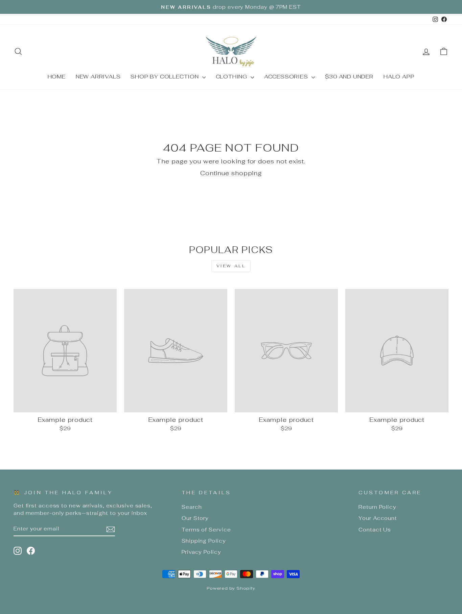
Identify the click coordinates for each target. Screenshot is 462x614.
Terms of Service (206, 529)
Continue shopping (231, 173)
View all (231, 266)
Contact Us (375, 529)
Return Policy (377, 507)
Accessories (287, 76)
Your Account (378, 518)
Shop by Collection (165, 76)
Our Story (195, 518)
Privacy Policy (201, 552)
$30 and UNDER (349, 76)
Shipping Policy (204, 541)
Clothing (232, 76)
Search (192, 507)
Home (57, 76)
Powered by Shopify (231, 588)
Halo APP (399, 76)
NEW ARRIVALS (98, 76)
